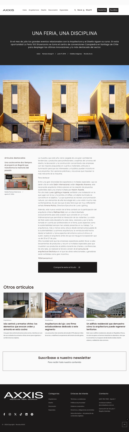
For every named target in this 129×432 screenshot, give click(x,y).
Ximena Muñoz (50, 205)
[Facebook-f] (5, 415)
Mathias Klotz (59, 212)
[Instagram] (11, 415)
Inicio (25, 10)
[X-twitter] (16, 415)
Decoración (53, 10)
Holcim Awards (78, 190)
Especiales (64, 10)
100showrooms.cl (45, 258)
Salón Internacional (61, 184)
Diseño (43, 10)
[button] (79, 267)
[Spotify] (33, 415)
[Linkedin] (27, 415)
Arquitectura (34, 10)
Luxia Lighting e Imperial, (59, 192)
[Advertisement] (115, 187)
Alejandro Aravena (83, 184)
